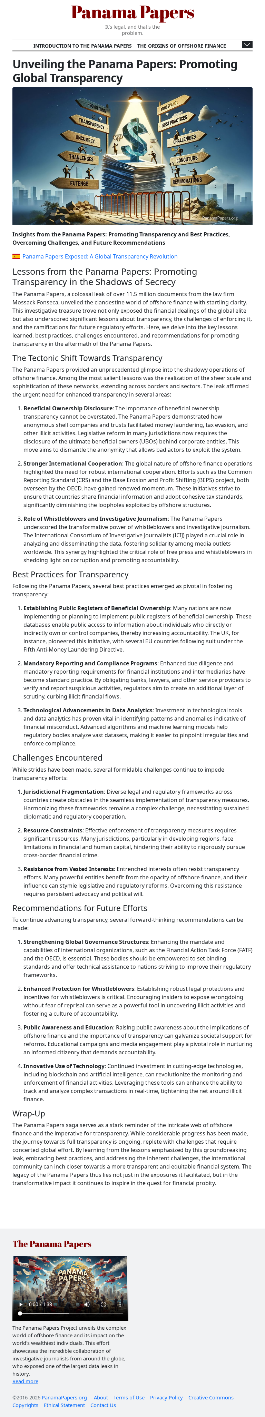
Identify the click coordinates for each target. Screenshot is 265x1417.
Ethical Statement (64, 1404)
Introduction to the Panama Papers (82, 45)
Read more (25, 1381)
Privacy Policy (166, 1397)
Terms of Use (129, 1397)
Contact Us (103, 1404)
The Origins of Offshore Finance (181, 45)
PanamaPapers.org (64, 1397)
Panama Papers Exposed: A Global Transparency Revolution (100, 256)
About (101, 1397)
